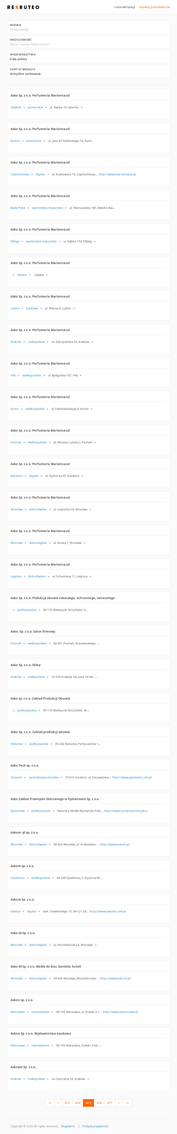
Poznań (16, 442)
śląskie (40, 174)
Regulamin (68, 1126)
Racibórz (17, 476)
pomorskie (35, 107)
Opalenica (17, 878)
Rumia (15, 141)
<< (49, 1103)
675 (88, 1103)
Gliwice (15, 911)
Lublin (15, 308)
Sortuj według (22, 69)
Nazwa (15, 25)
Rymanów (18, 811)
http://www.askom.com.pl (108, 911)
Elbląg (15, 241)
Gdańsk (16, 107)
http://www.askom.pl (115, 844)
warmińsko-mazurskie (47, 208)
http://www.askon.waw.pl (120, 1012)
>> (127, 1103)
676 (99, 1103)
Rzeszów (17, 744)
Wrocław (17, 509)
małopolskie (36, 342)
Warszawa (18, 1012)
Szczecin (16, 777)
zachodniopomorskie (43, 777)
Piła (13, 375)
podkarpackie (26, 610)
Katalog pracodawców (154, 7)
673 (67, 1103)
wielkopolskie (31, 375)
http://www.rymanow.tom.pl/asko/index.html (127, 811)
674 (77, 1103)
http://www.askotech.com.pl (131, 777)
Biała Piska (18, 208)
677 (109, 1103)
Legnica (16, 576)
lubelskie (32, 308)
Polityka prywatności (96, 1126)
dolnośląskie (38, 509)
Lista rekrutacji (124, 7)
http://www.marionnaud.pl (117, 174)
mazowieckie (40, 1012)
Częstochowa (20, 174)
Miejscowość (21, 39)
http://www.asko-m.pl (115, 978)
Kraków (16, 342)
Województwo (22, 54)
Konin (15, 409)
